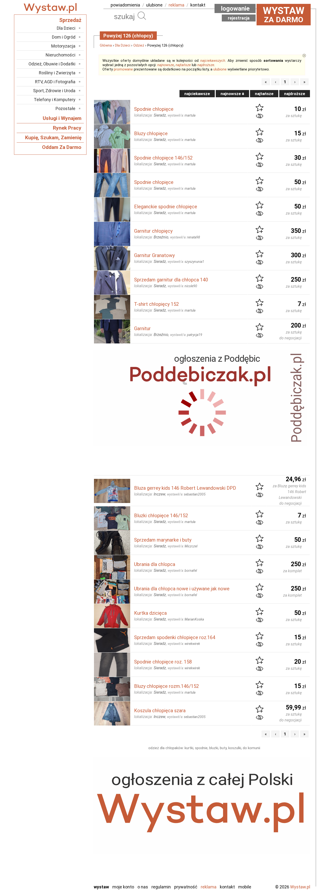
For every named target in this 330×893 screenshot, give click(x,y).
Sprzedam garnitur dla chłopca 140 (171, 280)
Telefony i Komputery (54, 99)
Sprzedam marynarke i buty (162, 540)
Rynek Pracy (67, 128)
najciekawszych (212, 60)
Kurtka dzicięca (150, 613)
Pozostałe (65, 108)
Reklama (208, 886)
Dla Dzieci (122, 45)
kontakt (197, 4)
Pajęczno (67, 834)
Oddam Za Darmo (61, 147)
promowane (123, 69)
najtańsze (183, 65)
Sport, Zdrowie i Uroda (54, 90)
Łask (71, 801)
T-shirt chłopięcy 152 (156, 304)
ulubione (154, 4)
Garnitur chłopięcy (153, 231)
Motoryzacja (63, 46)
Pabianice (67, 827)
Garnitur (142, 328)
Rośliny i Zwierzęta (57, 72)
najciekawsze (197, 93)
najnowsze (165, 65)
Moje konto (123, 886)
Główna (106, 45)
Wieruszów (66, 873)
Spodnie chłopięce (153, 109)
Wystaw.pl (300, 886)
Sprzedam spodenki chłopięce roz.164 (174, 637)
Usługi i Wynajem (62, 118)
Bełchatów (66, 795)
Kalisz (70, 814)
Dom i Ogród (63, 37)
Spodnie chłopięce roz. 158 (163, 662)
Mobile (244, 886)
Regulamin (161, 886)
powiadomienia (125, 4)
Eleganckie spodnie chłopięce (165, 206)
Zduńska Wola (63, 880)
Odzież (138, 45)
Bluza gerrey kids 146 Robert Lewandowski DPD (185, 488)
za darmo (283, 14)
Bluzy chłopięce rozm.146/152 (166, 686)
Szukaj (141, 15)
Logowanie (235, 8)
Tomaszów (66, 853)
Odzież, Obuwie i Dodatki (52, 63)
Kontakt (227, 886)
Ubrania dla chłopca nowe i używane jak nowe (182, 589)
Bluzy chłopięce (151, 133)
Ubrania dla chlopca (154, 564)
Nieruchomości (60, 54)
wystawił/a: (181, 115)
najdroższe (205, 65)
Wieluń (69, 867)
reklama (176, 4)
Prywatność (185, 886)
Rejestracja (239, 18)
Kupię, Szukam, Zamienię (53, 137)
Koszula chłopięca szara (160, 710)
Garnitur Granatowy (154, 255)
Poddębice (66, 840)
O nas (142, 886)
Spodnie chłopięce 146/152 (163, 158)
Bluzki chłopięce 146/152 (161, 515)
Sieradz (69, 847)
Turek (70, 860)
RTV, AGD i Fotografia (55, 81)
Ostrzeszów (65, 821)
